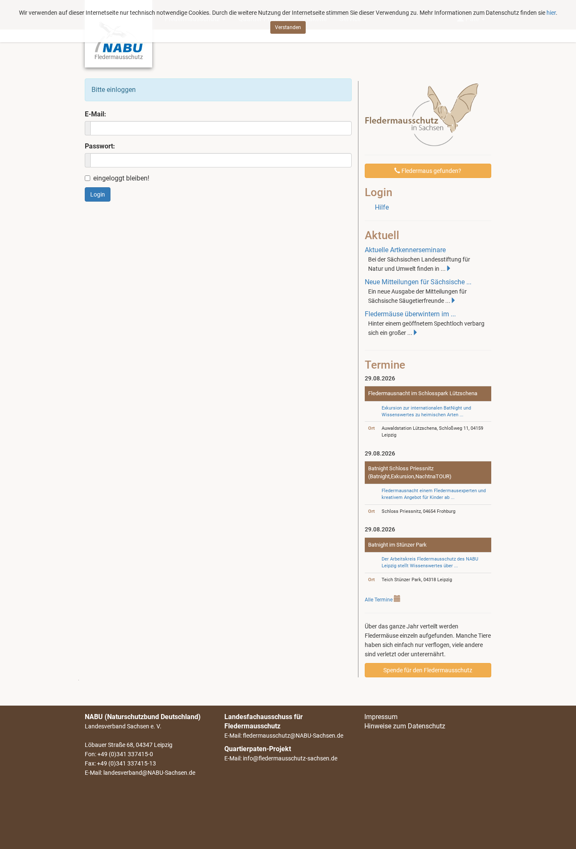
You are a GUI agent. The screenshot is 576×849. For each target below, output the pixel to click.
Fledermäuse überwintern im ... (410, 314)
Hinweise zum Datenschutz (404, 726)
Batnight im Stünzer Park (397, 545)
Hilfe (382, 207)
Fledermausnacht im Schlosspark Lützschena (422, 393)
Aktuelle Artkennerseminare (405, 250)
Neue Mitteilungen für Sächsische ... (418, 282)
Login (97, 194)
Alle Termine (379, 600)
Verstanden (288, 27)
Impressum (381, 717)
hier (551, 12)
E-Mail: (95, 114)
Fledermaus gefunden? (430, 170)
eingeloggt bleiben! (121, 178)
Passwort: (100, 146)
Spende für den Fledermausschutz (427, 670)
